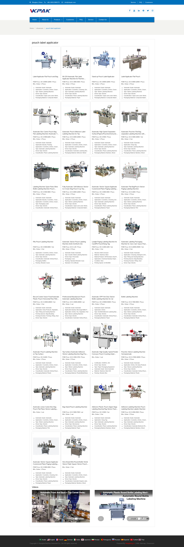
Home (34, 19)
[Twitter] (148, 10)
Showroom (150, 543)
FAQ (140, 2)
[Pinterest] (143, 10)
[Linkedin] (139, 10)
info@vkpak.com (70, 2)
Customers (149, 2)
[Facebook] (129, 10)
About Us (45, 19)
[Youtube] (134, 10)
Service (133, 2)
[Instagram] (152, 10)
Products (57, 19)
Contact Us (103, 19)
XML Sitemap (140, 543)
